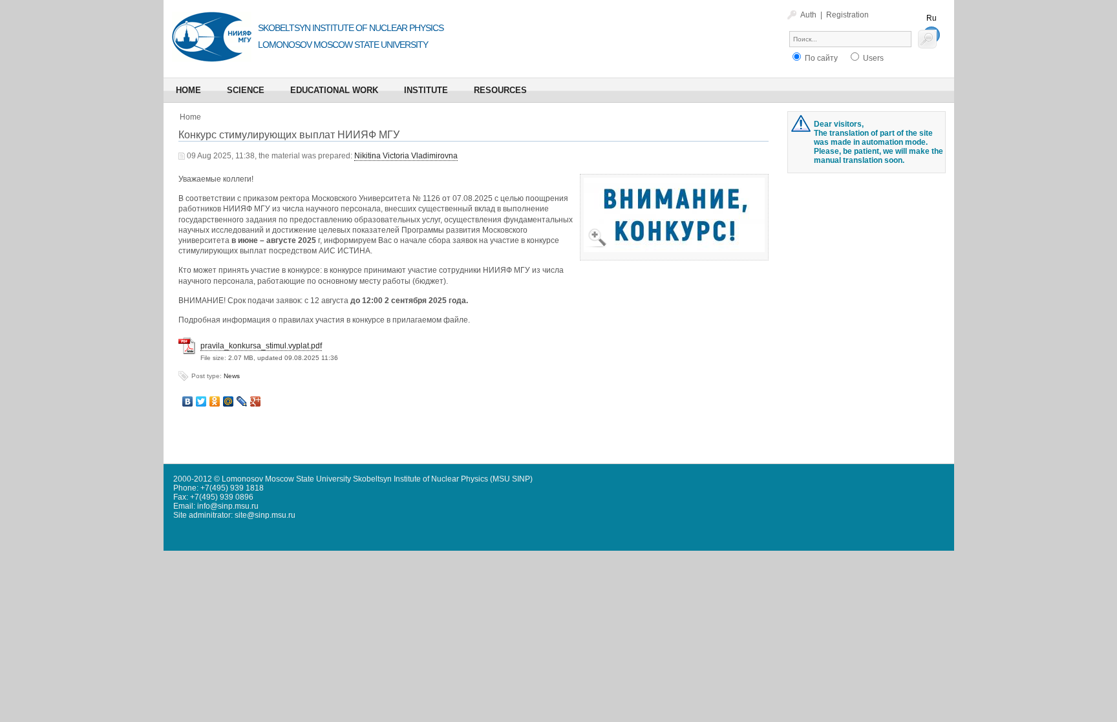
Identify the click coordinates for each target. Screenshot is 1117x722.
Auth (808, 14)
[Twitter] (201, 401)
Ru (931, 18)
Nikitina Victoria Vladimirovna (406, 155)
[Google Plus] (255, 401)
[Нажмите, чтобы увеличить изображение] (674, 186)
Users (872, 58)
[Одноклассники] (215, 401)
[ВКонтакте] (188, 401)
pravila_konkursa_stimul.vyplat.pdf (261, 345)
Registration (847, 14)
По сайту (820, 58)
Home (190, 117)
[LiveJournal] (242, 401)
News (232, 375)
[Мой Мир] (228, 401)
